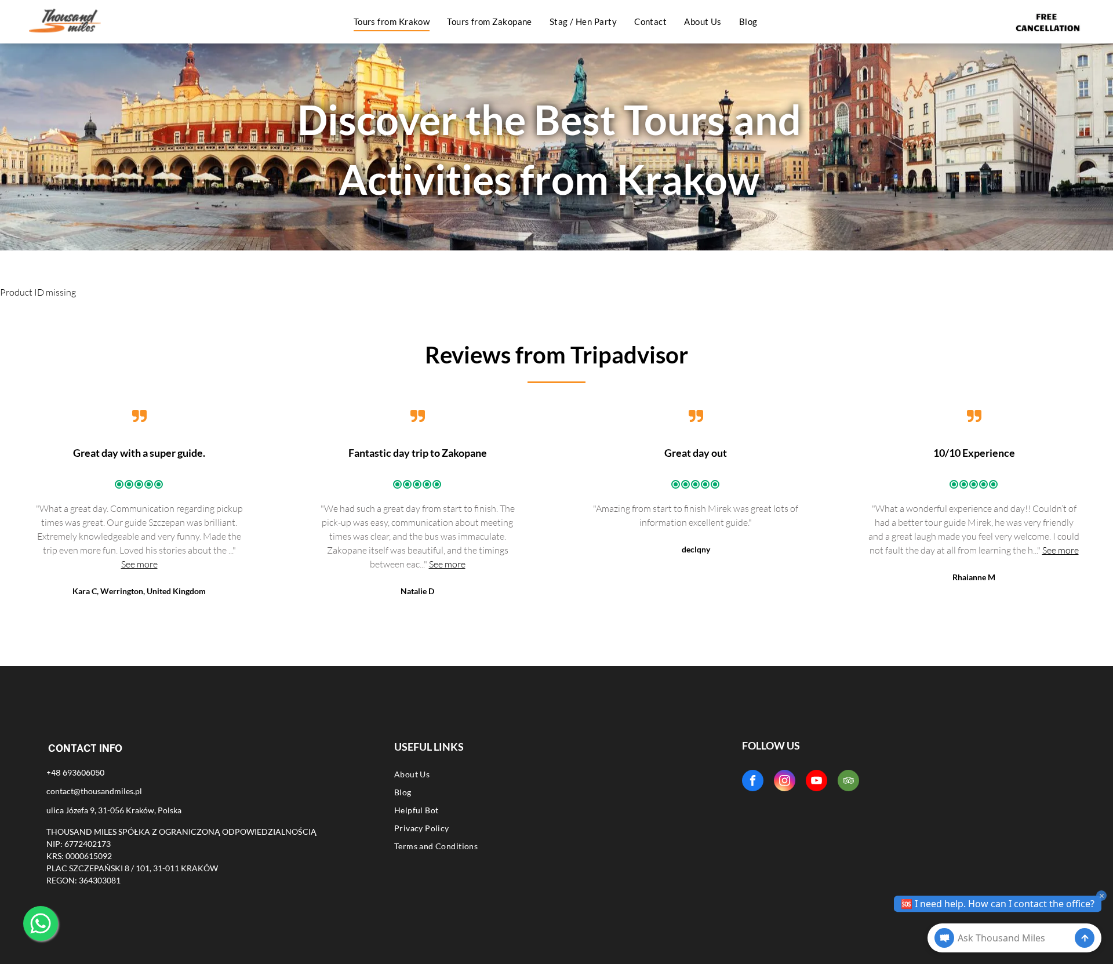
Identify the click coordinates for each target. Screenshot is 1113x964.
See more (139, 564)
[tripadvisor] (848, 782)
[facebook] (752, 782)
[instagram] (784, 782)
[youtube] (816, 782)
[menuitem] (392, 21)
